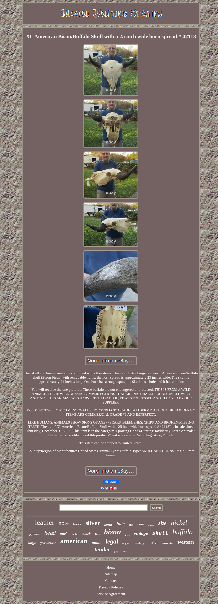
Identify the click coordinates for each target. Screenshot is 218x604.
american (73, 541)
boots (77, 524)
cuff (131, 524)
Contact (111, 581)
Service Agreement (111, 594)
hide (121, 523)
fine (97, 534)
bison (112, 532)
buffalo (182, 532)
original (126, 543)
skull (160, 533)
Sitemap (111, 574)
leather (44, 522)
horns (108, 524)
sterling (139, 543)
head (50, 533)
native (153, 542)
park (64, 533)
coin (141, 524)
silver (93, 522)
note (64, 523)
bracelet (167, 543)
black (86, 534)
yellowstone (48, 543)
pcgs (116, 552)
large (32, 543)
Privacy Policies (111, 587)
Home (110, 567)
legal (112, 541)
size (162, 523)
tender (102, 549)
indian (75, 534)
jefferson (34, 534)
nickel (179, 522)
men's (151, 525)
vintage (141, 533)
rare (124, 551)
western (186, 542)
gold (127, 534)
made (96, 542)
